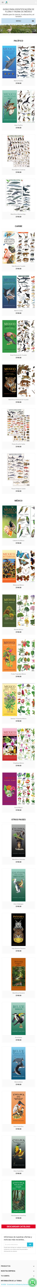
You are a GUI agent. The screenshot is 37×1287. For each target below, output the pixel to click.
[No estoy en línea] (32, 1282)
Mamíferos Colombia (18, 859)
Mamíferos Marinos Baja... (18, 214)
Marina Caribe (18, 310)
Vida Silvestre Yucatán (18, 266)
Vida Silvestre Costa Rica (18, 1215)
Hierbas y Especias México (18, 718)
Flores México (18, 807)
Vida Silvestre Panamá (18, 948)
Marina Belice (19, 1082)
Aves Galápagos (18, 904)
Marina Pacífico (18, 81)
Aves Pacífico (19, 125)
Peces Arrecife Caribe (18, 444)
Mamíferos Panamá (19, 993)
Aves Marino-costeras (18, 169)
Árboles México (18, 629)
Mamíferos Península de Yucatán (19, 399)
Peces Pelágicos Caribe (19, 488)
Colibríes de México (18, 540)
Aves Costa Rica (18, 1126)
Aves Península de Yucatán (18, 355)
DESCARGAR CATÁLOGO (18, 1226)
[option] (18, 28)
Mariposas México (18, 585)
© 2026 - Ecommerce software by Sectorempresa (17, 1284)
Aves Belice (18, 1037)
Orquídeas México (18, 763)
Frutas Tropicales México (18, 674)
